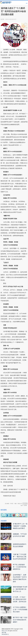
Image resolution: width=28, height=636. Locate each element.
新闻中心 (25, 503)
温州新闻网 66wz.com (13, 499)
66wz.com (4, 630)
